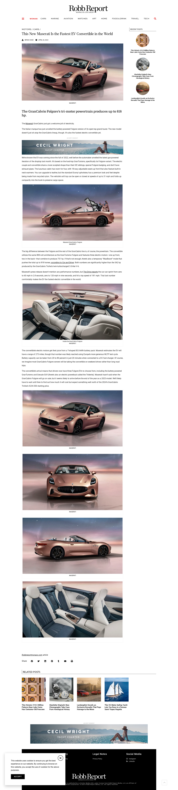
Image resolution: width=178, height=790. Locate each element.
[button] (32, 661)
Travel (135, 18)
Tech (146, 18)
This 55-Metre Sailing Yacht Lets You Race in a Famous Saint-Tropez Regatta (116, 707)
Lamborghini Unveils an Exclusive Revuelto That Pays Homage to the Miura (143, 100)
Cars (43, 18)
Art (94, 18)
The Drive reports (90, 272)
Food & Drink (119, 18)
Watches (82, 18)
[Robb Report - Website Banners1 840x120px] (72, 154)
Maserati (29, 123)
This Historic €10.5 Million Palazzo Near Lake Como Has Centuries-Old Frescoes (142, 52)
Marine (55, 18)
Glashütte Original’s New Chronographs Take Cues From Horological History (143, 76)
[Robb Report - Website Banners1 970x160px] (89, 743)
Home (104, 18)
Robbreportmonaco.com (32, 655)
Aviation (68, 18)
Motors (26, 29)
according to (62, 262)
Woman (34, 18)
